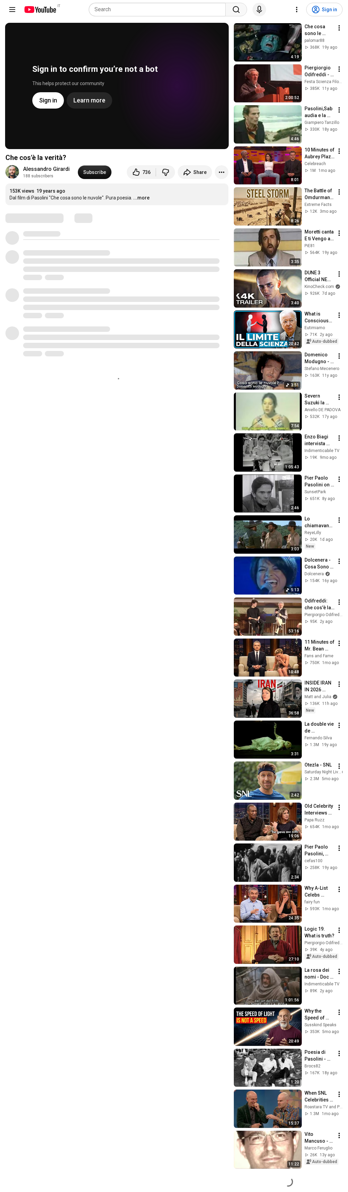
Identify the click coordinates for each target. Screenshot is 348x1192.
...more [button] (141, 197)
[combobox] (159, 9)
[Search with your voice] (259, 9)
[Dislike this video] (165, 172)
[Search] (236, 9)
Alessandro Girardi (46, 169)
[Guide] (12, 9)
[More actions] (221, 172)
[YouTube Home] (40, 9)
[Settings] (297, 9)
